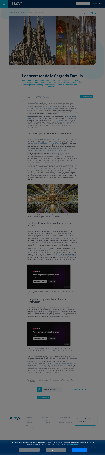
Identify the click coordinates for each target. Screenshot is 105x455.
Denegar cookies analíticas (29, 450)
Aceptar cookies (81, 450)
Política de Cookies (72, 444)
